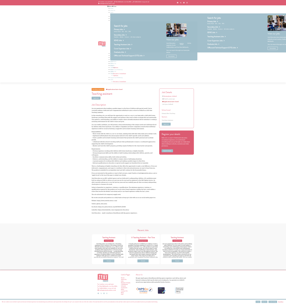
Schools (112, 65)
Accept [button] (258, 301)
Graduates (113, 67)
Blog (111, 73)
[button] (141, 6)
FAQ (111, 79)
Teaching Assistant (167, 120)
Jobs (111, 12)
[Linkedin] (184, 2)
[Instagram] (187, 2)
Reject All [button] (264, 301)
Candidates (113, 61)
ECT (111, 63)
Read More (280, 302)
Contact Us (113, 63)
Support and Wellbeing (116, 69)
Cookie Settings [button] (272, 301)
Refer (111, 69)
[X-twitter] (180, 2)
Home (111, 8)
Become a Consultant (119, 73)
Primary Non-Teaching (168, 113)
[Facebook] (177, 2)
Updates (115, 75)
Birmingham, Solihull (170, 96)
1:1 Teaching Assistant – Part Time (143, 237)
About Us (112, 10)
